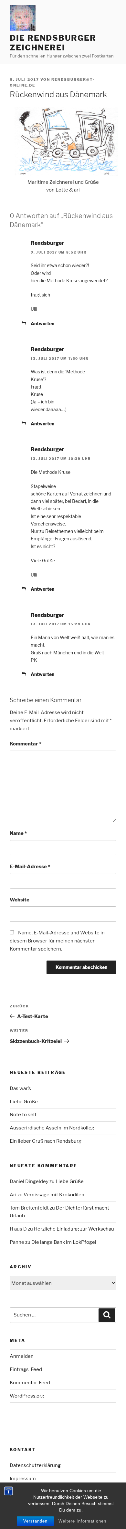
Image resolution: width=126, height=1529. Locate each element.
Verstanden (35, 1521)
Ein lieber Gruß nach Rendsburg (45, 1141)
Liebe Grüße (24, 1102)
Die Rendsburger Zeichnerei (53, 42)
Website (19, 900)
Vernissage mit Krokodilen (54, 1195)
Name (18, 833)
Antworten (42, 323)
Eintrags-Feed (26, 1369)
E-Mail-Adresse (30, 866)
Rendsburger (47, 243)
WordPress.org (27, 1396)
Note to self (23, 1115)
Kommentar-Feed (30, 1383)
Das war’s (20, 1088)
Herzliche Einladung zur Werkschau (74, 1229)
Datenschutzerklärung (35, 1465)
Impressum (23, 1479)
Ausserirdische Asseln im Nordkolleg (52, 1128)
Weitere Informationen (82, 1521)
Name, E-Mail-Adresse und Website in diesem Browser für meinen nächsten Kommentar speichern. (57, 941)
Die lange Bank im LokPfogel (63, 1242)
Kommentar (25, 744)
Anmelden (22, 1356)
